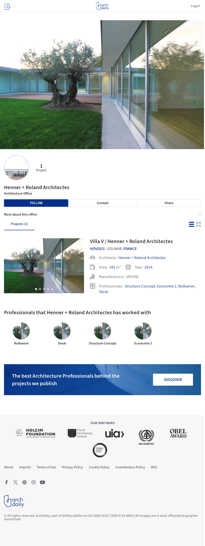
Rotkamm (186, 286)
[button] (36, 289)
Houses (97, 249)
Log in (195, 6)
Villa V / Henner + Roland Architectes (131, 241)
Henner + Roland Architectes (142, 258)
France (130, 249)
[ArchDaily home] (102, 6)
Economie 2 (166, 286)
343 (112, 267)
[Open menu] (6, 5)
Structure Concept (139, 286)
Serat (103, 291)
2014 (148, 267)
